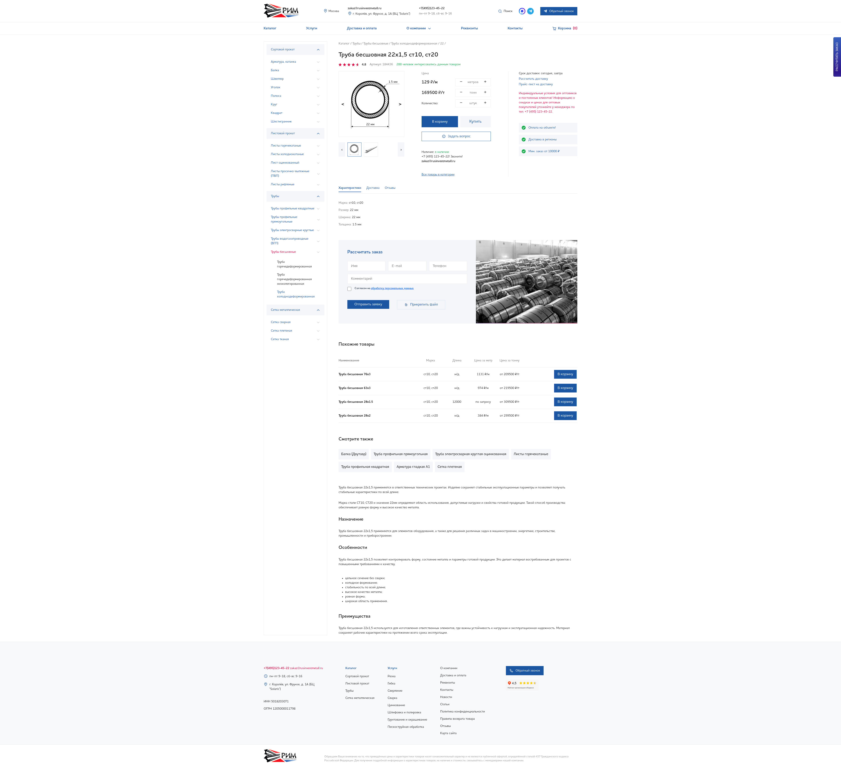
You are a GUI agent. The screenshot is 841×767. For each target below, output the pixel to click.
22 (442, 43)
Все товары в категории (438, 174)
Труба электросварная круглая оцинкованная (470, 454)
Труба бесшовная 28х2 (355, 415)
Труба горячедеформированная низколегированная (294, 279)
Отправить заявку (368, 304)
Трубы (356, 43)
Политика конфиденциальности (462, 711)
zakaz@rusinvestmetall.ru (365, 8)
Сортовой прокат (357, 676)
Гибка (391, 683)
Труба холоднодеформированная (296, 294)
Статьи (444, 704)
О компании (416, 28)
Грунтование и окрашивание (407, 719)
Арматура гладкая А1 (413, 467)
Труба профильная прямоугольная (401, 454)
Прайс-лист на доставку (536, 84)
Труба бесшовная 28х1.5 (356, 401)
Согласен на (384, 288)
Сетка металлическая (360, 698)
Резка (392, 676)
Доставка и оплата (362, 28)
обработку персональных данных (392, 288)
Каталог (270, 28)
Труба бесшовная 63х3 (355, 388)
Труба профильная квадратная (365, 467)
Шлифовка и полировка (404, 712)
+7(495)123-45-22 (432, 8)
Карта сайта (448, 733)
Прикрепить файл (424, 304)
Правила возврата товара (457, 718)
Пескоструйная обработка (406, 726)
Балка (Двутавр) (353, 454)
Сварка (392, 698)
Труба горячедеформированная (294, 264)
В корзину (440, 122)
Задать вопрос (459, 136)
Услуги (311, 28)
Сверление (395, 690)
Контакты (515, 28)
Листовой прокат (357, 683)
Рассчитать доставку (533, 78)
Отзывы (445, 726)
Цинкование (396, 705)
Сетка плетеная (450, 467)
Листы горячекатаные (531, 454)
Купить (475, 122)
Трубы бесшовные (375, 43)
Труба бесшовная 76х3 (355, 374)
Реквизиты (469, 28)
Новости (446, 697)
